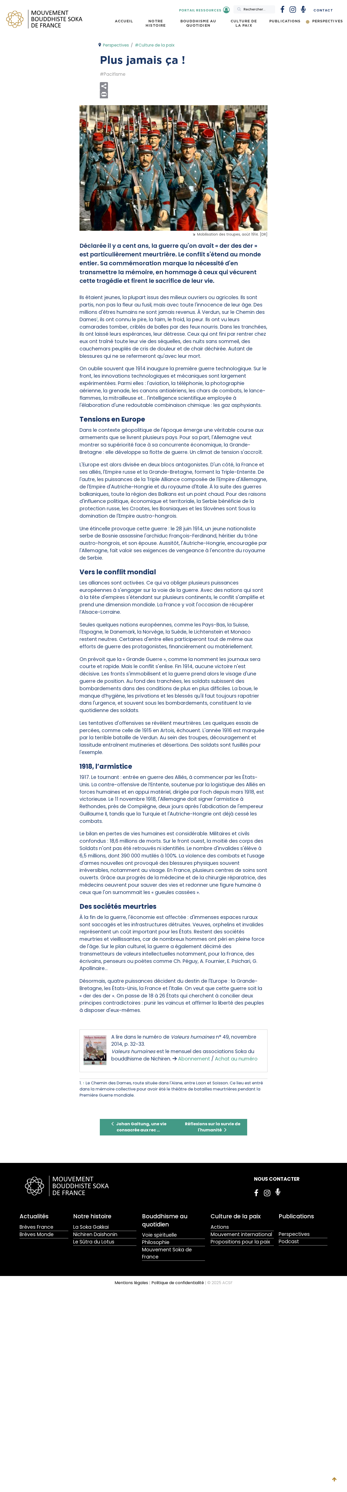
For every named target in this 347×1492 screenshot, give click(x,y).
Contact (323, 10)
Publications (296, 1216)
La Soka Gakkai (91, 1227)
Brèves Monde (37, 1234)
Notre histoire (92, 1216)
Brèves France (36, 1227)
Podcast (289, 1241)
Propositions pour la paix (240, 1241)
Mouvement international (241, 1234)
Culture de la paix (236, 1216)
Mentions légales (131, 1283)
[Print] (184, 94)
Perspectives (294, 1234)
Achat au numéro (236, 1058)
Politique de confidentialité (177, 1283)
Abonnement (194, 1058)
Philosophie (155, 1242)
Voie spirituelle (159, 1235)
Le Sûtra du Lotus (93, 1241)
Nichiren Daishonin (95, 1234)
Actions (220, 1227)
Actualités (34, 1216)
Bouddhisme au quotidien (164, 1220)
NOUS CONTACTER (276, 1179)
